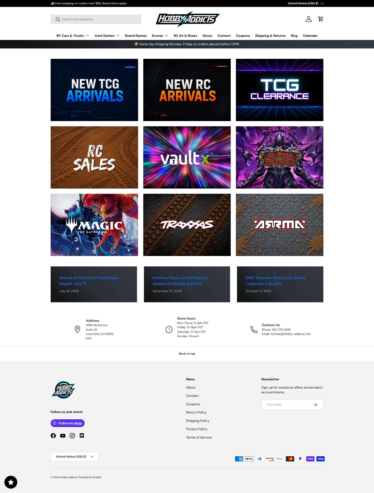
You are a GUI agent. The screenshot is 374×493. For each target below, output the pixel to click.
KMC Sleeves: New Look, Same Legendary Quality (275, 280)
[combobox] (96, 19)
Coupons (243, 36)
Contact (224, 36)
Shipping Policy (197, 421)
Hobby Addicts (68, 477)
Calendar (310, 36)
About (207, 36)
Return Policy (196, 412)
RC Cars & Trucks (70, 36)
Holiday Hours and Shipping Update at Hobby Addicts (180, 280)
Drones (157, 36)
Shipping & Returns (270, 36)
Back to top (187, 353)
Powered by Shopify (89, 477)
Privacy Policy (196, 429)
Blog (294, 36)
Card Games (104, 36)
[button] (321, 19)
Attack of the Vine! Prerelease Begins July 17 (88, 280)
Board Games (136, 36)
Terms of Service (199, 437)
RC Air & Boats (185, 36)
